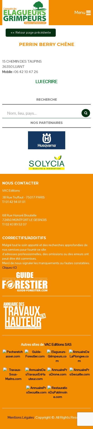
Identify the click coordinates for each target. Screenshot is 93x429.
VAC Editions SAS (58, 344)
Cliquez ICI (9, 268)
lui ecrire (46, 81)
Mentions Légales (21, 417)
